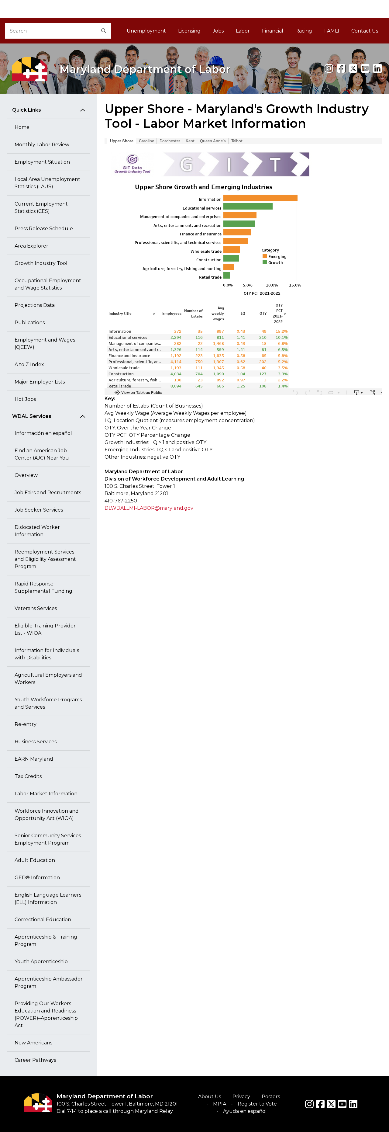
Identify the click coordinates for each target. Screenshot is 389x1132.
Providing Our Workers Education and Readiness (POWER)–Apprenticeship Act (46, 1014)
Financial (272, 31)
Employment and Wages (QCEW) (45, 343)
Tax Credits (28, 776)
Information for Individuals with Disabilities (47, 654)
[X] (353, 69)
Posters (271, 1096)
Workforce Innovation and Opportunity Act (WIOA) (47, 814)
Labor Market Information (46, 794)
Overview (26, 475)
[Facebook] (341, 69)
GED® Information (37, 877)
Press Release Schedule (44, 228)
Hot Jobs (25, 399)
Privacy (241, 1096)
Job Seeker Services (39, 510)
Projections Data (35, 305)
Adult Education (35, 860)
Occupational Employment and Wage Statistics (48, 284)
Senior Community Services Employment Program (48, 839)
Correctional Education (43, 919)
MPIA (219, 1104)
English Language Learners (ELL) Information (48, 898)
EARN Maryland (34, 759)
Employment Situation (42, 162)
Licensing (189, 31)
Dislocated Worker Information (37, 530)
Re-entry (25, 724)
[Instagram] (329, 69)
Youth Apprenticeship (41, 961)
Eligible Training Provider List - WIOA (45, 629)
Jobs (218, 31)
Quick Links (26, 110)
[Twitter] (331, 1104)
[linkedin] (377, 69)
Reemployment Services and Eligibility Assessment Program (45, 559)
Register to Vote (257, 1104)
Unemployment (146, 31)
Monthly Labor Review (42, 145)
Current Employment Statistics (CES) (41, 207)
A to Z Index (29, 364)
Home (22, 127)
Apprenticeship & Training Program (46, 940)
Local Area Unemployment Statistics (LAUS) (47, 182)
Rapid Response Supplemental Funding (43, 587)
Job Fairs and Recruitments (48, 492)
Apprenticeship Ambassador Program (49, 982)
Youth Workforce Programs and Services (48, 703)
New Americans (33, 1043)
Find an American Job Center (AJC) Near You (42, 454)
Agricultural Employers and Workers (48, 678)
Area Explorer (31, 246)
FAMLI (334, 32)
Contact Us (364, 31)
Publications (30, 322)
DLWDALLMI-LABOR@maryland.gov (149, 508)
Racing (303, 31)
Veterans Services (36, 608)
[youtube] (365, 69)
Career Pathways (35, 1060)
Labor (243, 31)
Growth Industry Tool (41, 263)
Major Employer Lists (40, 382)
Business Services (36, 742)
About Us (209, 1096)
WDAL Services (31, 416)
